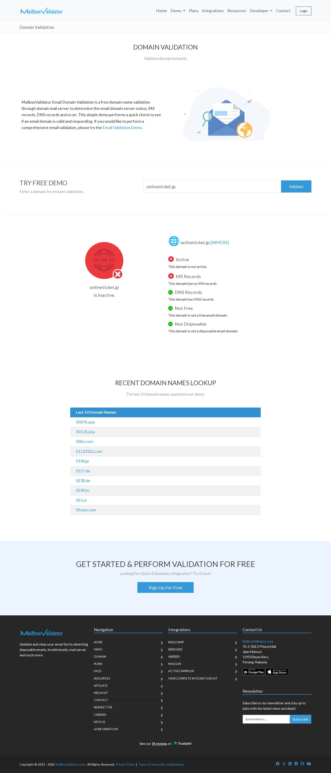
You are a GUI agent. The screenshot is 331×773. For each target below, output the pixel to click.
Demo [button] (176, 10)
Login (304, 11)
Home (161, 10)
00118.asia (85, 431)
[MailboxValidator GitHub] (302, 764)
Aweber (174, 656)
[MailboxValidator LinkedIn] (290, 764)
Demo (98, 649)
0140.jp (82, 461)
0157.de (83, 471)
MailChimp (176, 642)
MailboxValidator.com (70, 764)
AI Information (106, 729)
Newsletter (103, 707)
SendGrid (175, 649)
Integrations (213, 10)
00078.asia (85, 422)
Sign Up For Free (165, 587)
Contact (283, 10)
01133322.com (89, 451)
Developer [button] (259, 10)
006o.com (84, 441)
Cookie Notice (174, 764)
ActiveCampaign (181, 671)
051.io (81, 500)
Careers (100, 714)
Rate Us (99, 722)
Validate (296, 186)
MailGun (174, 664)
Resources (236, 10)
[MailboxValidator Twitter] (284, 764)
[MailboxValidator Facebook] (277, 764)
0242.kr (82, 490)
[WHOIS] (220, 242)
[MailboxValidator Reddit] (296, 764)
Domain (100, 656)
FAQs (97, 671)
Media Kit (101, 693)
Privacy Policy (125, 764)
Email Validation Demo (122, 127)
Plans (193, 10)
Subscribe (300, 719)
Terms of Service (149, 764)
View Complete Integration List (193, 678)
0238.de (83, 480)
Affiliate (101, 685)
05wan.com (86, 510)
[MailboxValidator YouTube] (309, 764)
